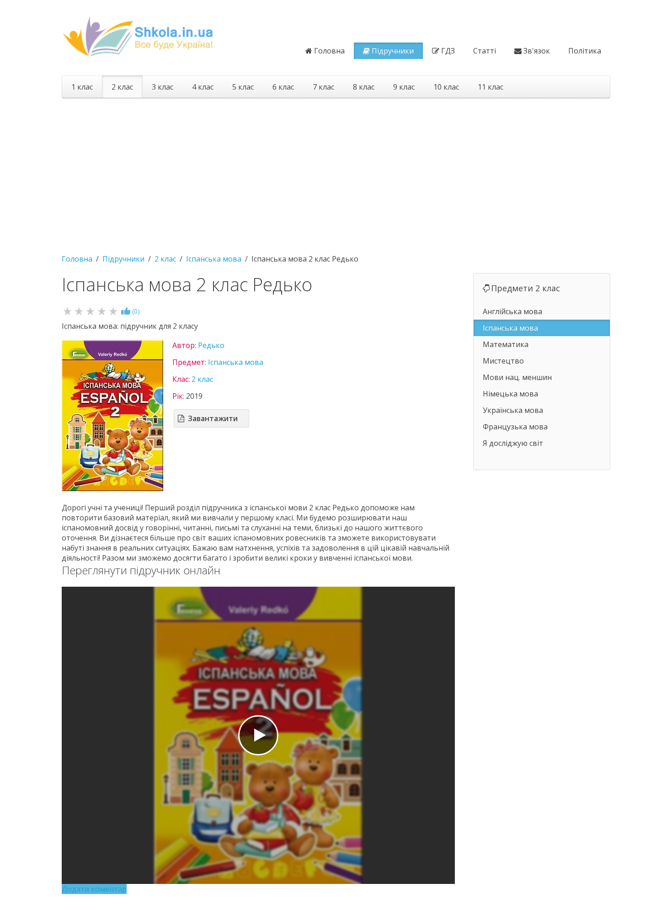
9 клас (404, 87)
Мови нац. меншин (517, 377)
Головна (329, 51)
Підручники (393, 51)
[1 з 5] (67, 310)
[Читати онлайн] (258, 735)
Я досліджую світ (513, 443)
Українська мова (513, 410)
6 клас (283, 87)
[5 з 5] (113, 310)
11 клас (490, 87)
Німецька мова (510, 394)
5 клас (243, 87)
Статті (484, 51)
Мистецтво (503, 361)
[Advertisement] (336, 171)
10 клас (446, 87)
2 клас (122, 87)
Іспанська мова (235, 362)
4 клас (202, 87)
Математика (505, 344)
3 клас (162, 87)
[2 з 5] (79, 310)
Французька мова (515, 427)
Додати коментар (94, 889)
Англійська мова (512, 311)
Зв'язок (536, 51)
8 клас (363, 87)
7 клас (323, 87)
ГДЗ (448, 51)
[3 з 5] (90, 310)
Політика (584, 51)
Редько (211, 345)
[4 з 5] (101, 310)
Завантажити (213, 418)
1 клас (82, 87)
